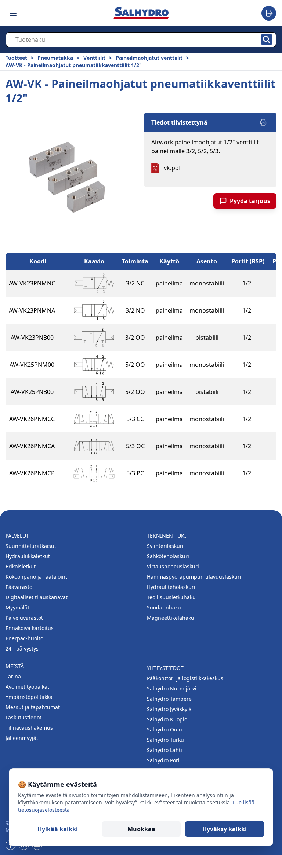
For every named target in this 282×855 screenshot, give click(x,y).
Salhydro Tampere (169, 698)
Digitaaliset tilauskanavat (37, 597)
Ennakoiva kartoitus (30, 627)
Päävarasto (19, 586)
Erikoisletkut (21, 566)
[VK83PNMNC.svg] (94, 283)
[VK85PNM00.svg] (94, 364)
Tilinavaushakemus (29, 727)
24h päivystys (22, 648)
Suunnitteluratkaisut (31, 545)
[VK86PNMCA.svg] (94, 446)
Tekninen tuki (166, 535)
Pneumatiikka (55, 57)
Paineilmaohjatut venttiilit (149, 57)
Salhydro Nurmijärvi (171, 688)
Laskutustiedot (23, 717)
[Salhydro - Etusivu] (141, 13)
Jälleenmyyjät (22, 737)
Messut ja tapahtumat (33, 707)
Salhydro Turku (165, 739)
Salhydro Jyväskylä (169, 708)
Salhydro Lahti (164, 750)
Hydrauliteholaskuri (171, 586)
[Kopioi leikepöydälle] (62, 283)
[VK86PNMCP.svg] (94, 473)
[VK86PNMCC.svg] (94, 419)
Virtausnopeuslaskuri (173, 566)
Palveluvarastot (24, 617)
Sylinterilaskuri (165, 545)
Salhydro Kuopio (167, 719)
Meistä (15, 666)
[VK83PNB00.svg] (94, 337)
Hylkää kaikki (57, 829)
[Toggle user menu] (268, 13)
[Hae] (266, 39)
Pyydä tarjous (250, 201)
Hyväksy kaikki (224, 829)
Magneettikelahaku (170, 617)
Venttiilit (94, 57)
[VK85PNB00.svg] (94, 391)
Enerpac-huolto (24, 638)
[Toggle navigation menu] (13, 13)
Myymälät (17, 607)
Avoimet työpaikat (27, 686)
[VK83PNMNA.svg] (94, 310)
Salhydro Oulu (164, 729)
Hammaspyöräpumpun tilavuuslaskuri (194, 576)
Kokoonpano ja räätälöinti (37, 576)
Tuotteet (16, 57)
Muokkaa (141, 829)
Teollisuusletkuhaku (171, 597)
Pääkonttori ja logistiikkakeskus (185, 678)
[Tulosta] (263, 122)
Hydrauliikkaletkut (28, 556)
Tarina (13, 676)
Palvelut (17, 535)
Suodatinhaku (164, 607)
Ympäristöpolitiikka (29, 696)
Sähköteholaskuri (168, 556)
